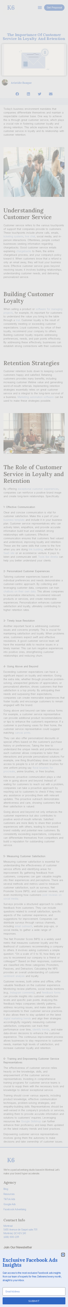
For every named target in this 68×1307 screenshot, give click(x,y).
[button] (63, 1254)
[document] (34, 653)
